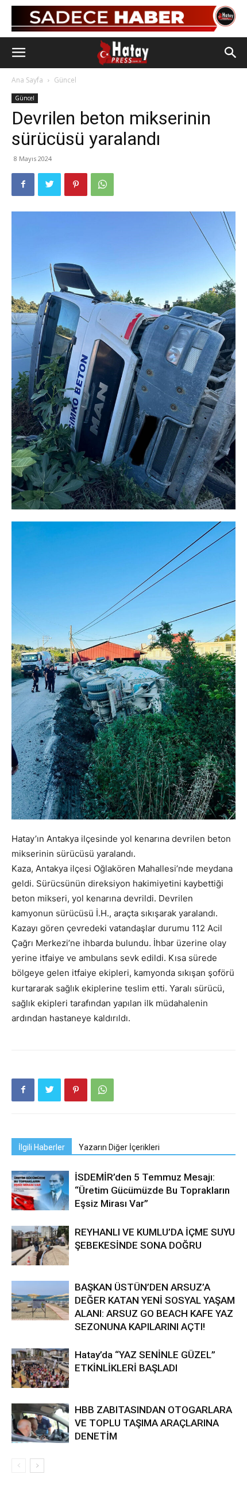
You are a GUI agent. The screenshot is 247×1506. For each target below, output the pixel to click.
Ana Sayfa (27, 80)
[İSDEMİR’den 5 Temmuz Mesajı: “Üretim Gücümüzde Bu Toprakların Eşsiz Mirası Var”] (40, 1190)
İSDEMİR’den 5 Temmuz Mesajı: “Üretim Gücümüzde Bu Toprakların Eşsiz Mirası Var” (152, 1190)
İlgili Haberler (41, 1147)
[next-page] (37, 1465)
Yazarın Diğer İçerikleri (119, 1147)
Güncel (65, 80)
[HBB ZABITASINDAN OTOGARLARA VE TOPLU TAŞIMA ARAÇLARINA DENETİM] (40, 1423)
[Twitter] (49, 184)
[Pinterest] (75, 184)
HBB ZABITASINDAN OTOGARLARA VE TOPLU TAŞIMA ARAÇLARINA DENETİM (153, 1423)
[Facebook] (22, 184)
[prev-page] (18, 1465)
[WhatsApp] (102, 184)
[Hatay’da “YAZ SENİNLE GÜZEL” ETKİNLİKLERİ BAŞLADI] (40, 1368)
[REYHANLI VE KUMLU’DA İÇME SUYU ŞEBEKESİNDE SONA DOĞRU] (40, 1245)
